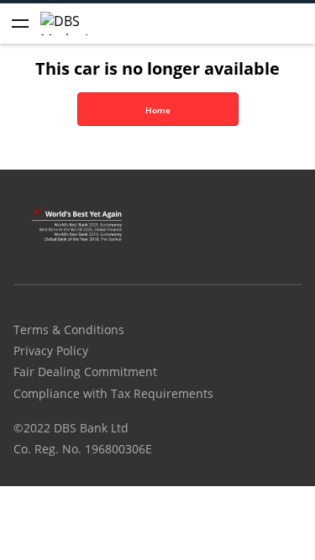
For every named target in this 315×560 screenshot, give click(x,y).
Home (158, 110)
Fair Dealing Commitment (85, 371)
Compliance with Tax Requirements (113, 393)
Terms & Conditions (68, 330)
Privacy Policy (50, 351)
